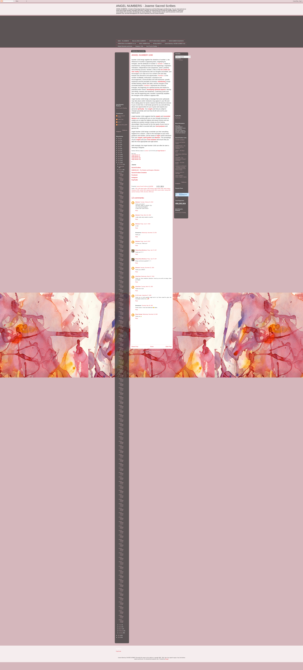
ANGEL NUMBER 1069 (121, 313)
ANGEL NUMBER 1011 (121, 572)
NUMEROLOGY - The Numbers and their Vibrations (180, 147)
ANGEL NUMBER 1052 (121, 389)
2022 (119, 146)
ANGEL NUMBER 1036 (121, 460)
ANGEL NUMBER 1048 (121, 407)
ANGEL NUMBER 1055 (121, 375)
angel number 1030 (158, 188)
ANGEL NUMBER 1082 (121, 255)
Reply (136, 210)
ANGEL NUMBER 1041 (121, 438)
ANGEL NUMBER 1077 (121, 277)
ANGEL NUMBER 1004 (121, 603)
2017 (119, 152)
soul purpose (160, 126)
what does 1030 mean (149, 191)
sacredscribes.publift (122, 124)
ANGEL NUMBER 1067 (121, 322)
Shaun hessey (138, 314)
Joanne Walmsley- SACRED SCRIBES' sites (175, 43)
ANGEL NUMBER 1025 (121, 509)
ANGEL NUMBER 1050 (121, 398)
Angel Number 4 (161, 150)
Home (152, 346)
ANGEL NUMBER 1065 (121, 331)
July (120, 171)
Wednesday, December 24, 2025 (150, 314)
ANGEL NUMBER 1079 (121, 268)
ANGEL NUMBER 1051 (121, 393)
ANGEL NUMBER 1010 (121, 576)
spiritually (140, 109)
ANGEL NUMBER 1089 (121, 224)
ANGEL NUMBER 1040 (121, 442)
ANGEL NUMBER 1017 (121, 545)
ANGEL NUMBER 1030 (121, 487)
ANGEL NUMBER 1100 (121, 174)
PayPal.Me (135, 180)
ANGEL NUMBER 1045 (121, 420)
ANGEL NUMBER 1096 (121, 192)
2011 (119, 635)
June (120, 624)
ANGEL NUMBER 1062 (121, 344)
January (121, 632)
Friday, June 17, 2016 (145, 223)
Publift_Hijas (120, 119)
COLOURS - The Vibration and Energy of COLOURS (180, 159)
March (120, 628)
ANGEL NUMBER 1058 (121, 362)
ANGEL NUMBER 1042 (121, 433)
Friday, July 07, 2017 (152, 250)
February (121, 630)
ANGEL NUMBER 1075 (121, 286)
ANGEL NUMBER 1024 (121, 514)
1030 (136, 188)
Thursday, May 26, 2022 (147, 305)
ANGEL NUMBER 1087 (121, 232)
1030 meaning (150, 188)
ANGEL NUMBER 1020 (121, 532)
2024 (119, 142)
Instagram (135, 177)
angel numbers (167, 188)
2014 (119, 158)
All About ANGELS (157, 43)
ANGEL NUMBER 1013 (121, 563)
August (121, 169)
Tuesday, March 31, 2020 (147, 286)
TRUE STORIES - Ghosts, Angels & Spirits (181, 176)
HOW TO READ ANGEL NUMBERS (157, 41)
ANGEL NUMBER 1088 (121, 228)
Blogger (166, 659)
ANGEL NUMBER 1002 (121, 612)
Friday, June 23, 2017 (145, 241)
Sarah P (119, 122)
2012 (119, 162)
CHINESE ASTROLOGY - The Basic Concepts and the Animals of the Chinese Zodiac (181, 168)
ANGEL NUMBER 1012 (121, 567)
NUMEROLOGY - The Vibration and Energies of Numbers (145, 170)
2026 (119, 138)
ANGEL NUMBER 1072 (121, 299)
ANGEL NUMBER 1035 (121, 465)
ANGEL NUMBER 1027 (121, 500)
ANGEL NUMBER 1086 (121, 237)
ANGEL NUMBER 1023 (121, 518)
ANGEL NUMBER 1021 (121, 527)
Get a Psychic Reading (121, 108)
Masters (157, 137)
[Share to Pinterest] (163, 186)
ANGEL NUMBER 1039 (121, 447)
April (120, 626)
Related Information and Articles (125, 46)
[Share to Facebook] (161, 186)
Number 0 (147, 85)
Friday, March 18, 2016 (145, 215)
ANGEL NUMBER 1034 (121, 469)
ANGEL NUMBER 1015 (121, 554)
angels (150, 109)
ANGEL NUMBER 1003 (121, 608)
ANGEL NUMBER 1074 (121, 291)
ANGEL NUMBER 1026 (121, 505)
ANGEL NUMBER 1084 (121, 246)
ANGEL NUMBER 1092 (121, 210)
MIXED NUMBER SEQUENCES (176, 41)
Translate (180, 60)
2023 (119, 144)
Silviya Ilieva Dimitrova (141, 250)
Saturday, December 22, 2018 (147, 267)
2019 (119, 148)
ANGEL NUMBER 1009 (121, 581)
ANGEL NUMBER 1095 (121, 197)
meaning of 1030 (135, 190)
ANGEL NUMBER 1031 (121, 482)
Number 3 (161, 75)
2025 (119, 140)
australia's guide (182, 195)
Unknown (137, 202)
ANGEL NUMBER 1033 (121, 474)
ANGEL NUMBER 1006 (121, 594)
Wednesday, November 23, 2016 (149, 232)
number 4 (147, 150)
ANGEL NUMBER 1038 (121, 451)
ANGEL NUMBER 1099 (121, 179)
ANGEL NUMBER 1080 (121, 264)
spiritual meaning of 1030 (137, 191)
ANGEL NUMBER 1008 (121, 585)
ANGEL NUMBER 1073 (121, 295)
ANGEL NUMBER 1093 (121, 206)
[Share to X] (160, 186)
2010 (119, 637)
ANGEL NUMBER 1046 (121, 416)
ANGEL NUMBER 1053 (121, 384)
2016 (119, 154)
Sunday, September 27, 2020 (144, 295)
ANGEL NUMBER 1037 (121, 456)
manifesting (162, 81)
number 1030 (143, 190)
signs (158, 135)
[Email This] (157, 186)
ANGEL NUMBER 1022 (121, 523)
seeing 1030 (167, 190)
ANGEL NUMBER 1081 (121, 259)
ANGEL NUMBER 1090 (121, 219)
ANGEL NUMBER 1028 (121, 496)
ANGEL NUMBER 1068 (121, 317)
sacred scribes (160, 190)
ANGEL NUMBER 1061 (121, 349)
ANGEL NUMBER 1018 (121, 541)
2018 (119, 150)
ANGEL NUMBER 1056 (121, 371)
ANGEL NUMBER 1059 (121, 357)
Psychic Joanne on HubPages (179, 173)
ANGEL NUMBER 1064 (121, 335)
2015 (119, 156)
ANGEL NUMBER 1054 (121, 380)
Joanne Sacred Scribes (121, 116)
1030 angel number (142, 188)
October (121, 164)
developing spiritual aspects (156, 89)
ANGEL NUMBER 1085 (121, 241)
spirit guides (147, 137)
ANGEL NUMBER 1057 (121, 366)
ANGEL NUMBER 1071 (121, 304)
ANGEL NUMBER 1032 (121, 478)
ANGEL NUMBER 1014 (121, 558)
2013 (119, 160)
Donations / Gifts (139, 46)
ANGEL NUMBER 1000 (121, 621)
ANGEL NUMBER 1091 (121, 215)
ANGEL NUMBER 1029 (121, 491)
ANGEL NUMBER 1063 (121, 340)
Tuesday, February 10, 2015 (146, 202)
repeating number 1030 (151, 190)
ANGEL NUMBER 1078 (121, 273)
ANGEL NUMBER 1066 (121, 326)
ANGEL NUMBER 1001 (121, 616)
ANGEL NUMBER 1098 (121, 183)
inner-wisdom (151, 139)
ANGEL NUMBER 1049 (121, 402)
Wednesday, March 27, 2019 (147, 276)
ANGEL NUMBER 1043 (121, 429)
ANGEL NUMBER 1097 (121, 188)
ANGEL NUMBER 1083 (121, 250)
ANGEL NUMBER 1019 (121, 536)
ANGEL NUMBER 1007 (121, 590)
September (121, 166)
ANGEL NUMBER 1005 (121, 599)
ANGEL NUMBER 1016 (121, 549)
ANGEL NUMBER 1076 (121, 282)
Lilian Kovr (138, 276)
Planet (183, 194)
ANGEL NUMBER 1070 (121, 308)
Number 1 (160, 63)
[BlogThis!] (158, 186)
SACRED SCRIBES (179, 139)
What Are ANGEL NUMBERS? (139, 41)
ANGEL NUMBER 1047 (121, 411)
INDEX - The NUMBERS (123, 41)
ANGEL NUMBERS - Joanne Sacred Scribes (145, 6)
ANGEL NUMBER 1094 (121, 201)
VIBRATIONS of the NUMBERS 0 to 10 (127, 43)
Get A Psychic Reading (151, 46)
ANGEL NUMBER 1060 (121, 353)
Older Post (168, 346)
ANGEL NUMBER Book (144, 43)
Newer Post (135, 346)
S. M (136, 295)
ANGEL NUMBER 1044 (121, 424)
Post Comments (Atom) (154, 351)
